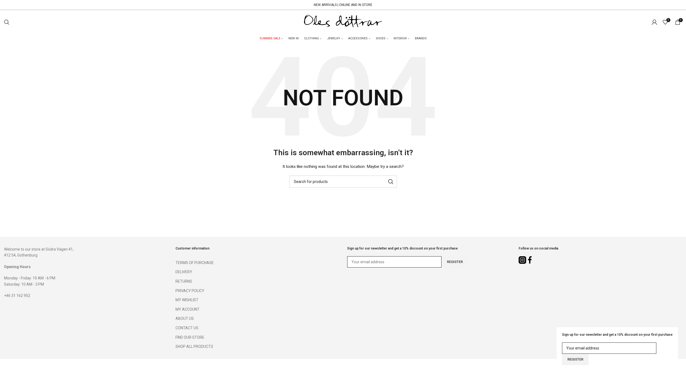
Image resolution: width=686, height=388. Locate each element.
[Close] (679, 368)
